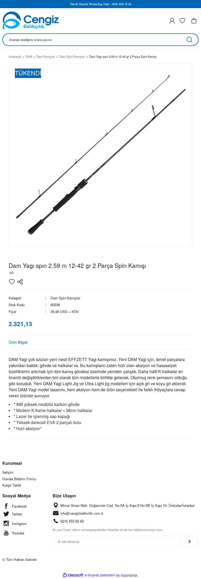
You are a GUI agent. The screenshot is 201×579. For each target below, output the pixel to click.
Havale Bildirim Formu (19, 478)
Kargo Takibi (11, 485)
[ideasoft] (73, 575)
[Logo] (30, 20)
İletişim (7, 472)
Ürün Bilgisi (18, 342)
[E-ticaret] (100, 575)
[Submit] (190, 541)
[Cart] (194, 20)
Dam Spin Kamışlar (65, 297)
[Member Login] (172, 21)
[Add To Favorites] (12, 282)
